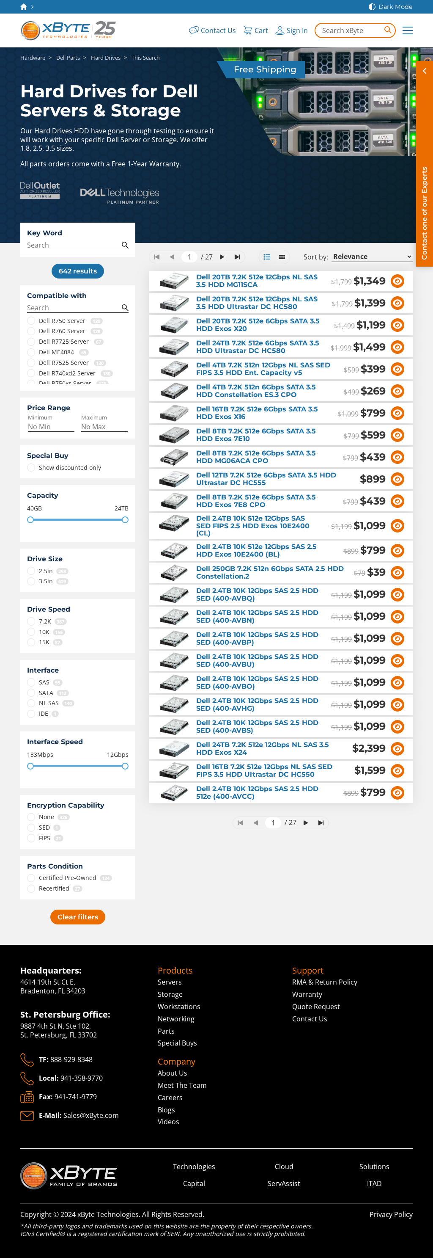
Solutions (374, 1166)
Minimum (40, 417)
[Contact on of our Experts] (424, 164)
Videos (168, 1121)
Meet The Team (182, 1085)
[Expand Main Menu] (408, 30)
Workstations (179, 1006)
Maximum (94, 417)
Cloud (284, 1166)
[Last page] (237, 257)
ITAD (374, 1183)
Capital (194, 1183)
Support (307, 970)
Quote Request (316, 1006)
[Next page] (222, 257)
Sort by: (316, 257)
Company (176, 1061)
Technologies (194, 1166)
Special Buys (177, 1043)
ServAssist (284, 1183)
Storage (170, 994)
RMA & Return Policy (324, 982)
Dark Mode (395, 7)
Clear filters (78, 917)
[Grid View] (282, 257)
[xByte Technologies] (69, 30)
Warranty (307, 994)
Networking (176, 1019)
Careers (170, 1097)
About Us (172, 1073)
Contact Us (309, 1019)
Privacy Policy (391, 1214)
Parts (166, 1031)
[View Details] (397, 281)
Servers (170, 982)
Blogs (166, 1110)
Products (175, 970)
